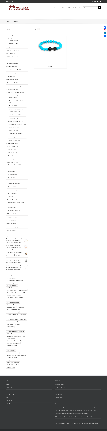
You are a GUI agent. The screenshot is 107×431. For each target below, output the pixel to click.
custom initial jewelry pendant (13, 302)
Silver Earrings (11, 190)
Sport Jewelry (10, 53)
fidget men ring (23, 304)
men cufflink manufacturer (12, 319)
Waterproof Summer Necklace (13, 360)
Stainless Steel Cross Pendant (13, 329)
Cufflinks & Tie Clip (11, 143)
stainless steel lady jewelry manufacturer (15, 331)
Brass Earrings (11, 171)
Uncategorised (10, 230)
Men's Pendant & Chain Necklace (16, 100)
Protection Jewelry (11, 89)
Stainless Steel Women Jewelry (15, 124)
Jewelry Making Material (12, 79)
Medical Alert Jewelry (12, 63)
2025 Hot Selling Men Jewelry (13, 283)
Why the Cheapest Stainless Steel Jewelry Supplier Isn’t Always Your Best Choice (74, 416)
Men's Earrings (12, 97)
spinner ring (17, 324)
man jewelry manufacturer (12, 314)
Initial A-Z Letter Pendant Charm (14, 309)
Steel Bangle (13, 118)
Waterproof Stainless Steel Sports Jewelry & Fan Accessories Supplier (71, 413)
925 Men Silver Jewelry (13, 183)
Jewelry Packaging (11, 227)
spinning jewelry (10, 326)
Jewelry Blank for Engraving (13, 312)
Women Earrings (13, 127)
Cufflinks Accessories (11, 300)
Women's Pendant (11, 367)
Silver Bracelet (11, 186)
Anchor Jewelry (10, 223)
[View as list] (38, 29)
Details (50, 66)
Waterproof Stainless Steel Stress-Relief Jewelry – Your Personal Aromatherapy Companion (76, 423)
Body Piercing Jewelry (12, 50)
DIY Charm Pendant (11, 56)
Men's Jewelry (11, 95)
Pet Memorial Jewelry (13, 210)
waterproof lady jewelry (12, 357)
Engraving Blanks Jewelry (12, 304)
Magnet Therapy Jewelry (12, 69)
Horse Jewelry (10, 76)
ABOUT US (9, 387)
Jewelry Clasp (10, 73)
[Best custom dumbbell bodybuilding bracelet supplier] (50, 46)
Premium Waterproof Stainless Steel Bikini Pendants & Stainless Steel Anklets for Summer (76, 420)
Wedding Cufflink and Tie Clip (13, 364)
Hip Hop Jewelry (11, 217)
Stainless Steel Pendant (12, 333)
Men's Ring (11, 105)
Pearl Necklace (11, 155)
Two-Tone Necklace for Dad (13, 348)
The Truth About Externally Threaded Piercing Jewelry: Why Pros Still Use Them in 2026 (75, 410)
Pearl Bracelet (11, 152)
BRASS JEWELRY (11, 162)
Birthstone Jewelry (11, 82)
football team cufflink (11, 307)
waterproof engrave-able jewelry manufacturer (16, 355)
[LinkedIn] (105, 33)
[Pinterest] (105, 30)
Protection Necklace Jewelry (13, 86)
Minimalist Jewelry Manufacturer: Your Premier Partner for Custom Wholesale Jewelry (75, 407)
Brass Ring (10, 177)
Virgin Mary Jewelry (11, 350)
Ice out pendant (21, 307)
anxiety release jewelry (12, 290)
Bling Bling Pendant (22, 290)
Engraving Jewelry (11, 37)
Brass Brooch (11, 168)
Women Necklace (13, 140)
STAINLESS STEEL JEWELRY (14, 92)
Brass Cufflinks (10, 292)
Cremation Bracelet (12, 207)
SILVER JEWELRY (11, 181)
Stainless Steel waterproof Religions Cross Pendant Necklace (16, 337)
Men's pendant (23, 314)
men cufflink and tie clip (12, 317)
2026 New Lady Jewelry (12, 287)
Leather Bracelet (13, 111)
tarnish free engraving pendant (13, 343)
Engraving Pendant (12, 40)
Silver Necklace (11, 193)
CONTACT (9, 400)
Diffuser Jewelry (10, 213)
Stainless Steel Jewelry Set (14, 121)
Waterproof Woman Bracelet (13, 362)
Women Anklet (12, 130)
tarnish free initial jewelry (12, 345)
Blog (8, 397)
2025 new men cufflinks (12, 285)
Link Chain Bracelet (14, 114)
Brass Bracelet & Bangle (13, 164)
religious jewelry (23, 319)
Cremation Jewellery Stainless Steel (14, 295)
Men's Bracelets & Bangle (15, 109)
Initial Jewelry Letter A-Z (12, 60)
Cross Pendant (10, 297)
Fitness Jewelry (10, 220)
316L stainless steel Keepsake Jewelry (15, 280)
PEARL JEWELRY (11, 146)
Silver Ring (10, 196)
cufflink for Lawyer (19, 297)
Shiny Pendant (10, 324)
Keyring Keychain (11, 66)
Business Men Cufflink (20, 292)
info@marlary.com (9, 1)
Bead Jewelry (11, 149)
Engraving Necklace (12, 46)
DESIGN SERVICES (11, 394)
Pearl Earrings (11, 159)
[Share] (105, 36)
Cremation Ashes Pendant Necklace (16, 202)
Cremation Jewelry (11, 199)
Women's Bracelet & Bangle (15, 133)
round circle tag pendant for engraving (15, 321)
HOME (8, 384)
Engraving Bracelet (12, 43)
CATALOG (9, 391)
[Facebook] (105, 27)
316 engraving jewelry (11, 278)
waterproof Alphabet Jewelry (13, 352)
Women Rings (12, 136)
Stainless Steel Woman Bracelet (14, 340)
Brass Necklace (11, 174)
